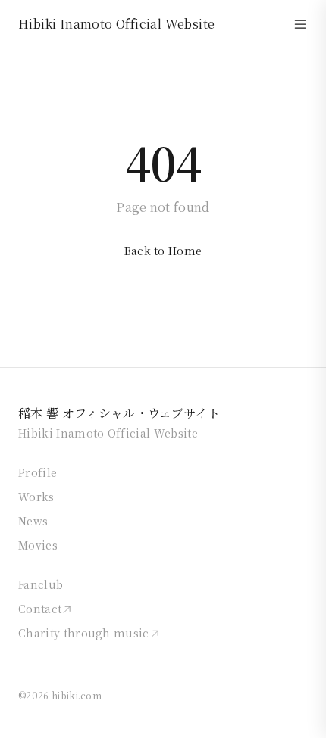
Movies (38, 545)
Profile (37, 472)
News (33, 520)
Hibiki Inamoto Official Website (116, 24)
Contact (39, 608)
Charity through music (83, 632)
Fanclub (40, 584)
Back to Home (163, 250)
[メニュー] (300, 24)
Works (36, 496)
